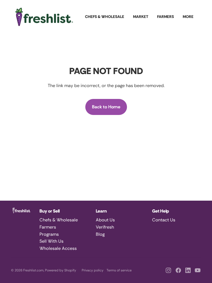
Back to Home (106, 107)
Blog (100, 234)
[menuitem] (188, 16)
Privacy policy (93, 270)
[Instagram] (168, 270)
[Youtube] (197, 270)
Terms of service (119, 270)
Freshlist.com (33, 270)
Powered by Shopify (60, 270)
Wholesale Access (58, 248)
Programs (49, 234)
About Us (105, 220)
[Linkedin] (188, 270)
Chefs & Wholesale (58, 220)
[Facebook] (178, 270)
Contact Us (163, 220)
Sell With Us (51, 241)
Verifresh (105, 227)
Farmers (47, 227)
